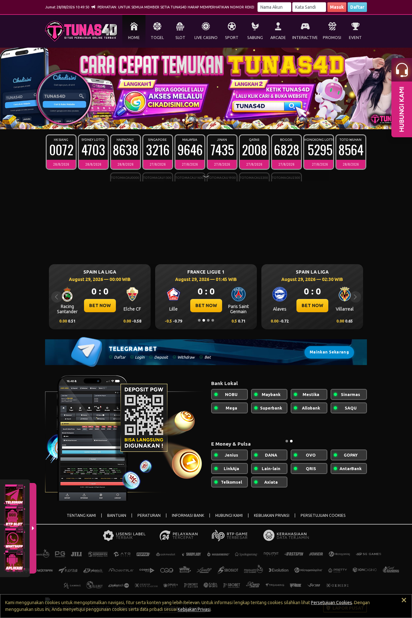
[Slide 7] (206, 120)
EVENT (355, 37)
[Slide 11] (224, 120)
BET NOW (101, 305)
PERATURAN (149, 515)
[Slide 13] (233, 120)
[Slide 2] (183, 120)
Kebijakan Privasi (194, 609)
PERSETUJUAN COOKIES (323, 515)
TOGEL (157, 37)
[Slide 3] (188, 120)
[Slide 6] (201, 120)
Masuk (337, 7)
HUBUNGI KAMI (229, 515)
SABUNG (255, 37)
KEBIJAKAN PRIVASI (271, 515)
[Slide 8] (210, 120)
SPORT (232, 37)
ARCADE (278, 37)
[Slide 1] (179, 120)
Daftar (357, 7)
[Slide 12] (228, 120)
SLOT (180, 37)
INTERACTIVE (305, 37)
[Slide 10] (219, 120)
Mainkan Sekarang (329, 352)
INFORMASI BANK (188, 515)
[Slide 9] (215, 120)
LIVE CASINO (206, 37)
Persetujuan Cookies (331, 602)
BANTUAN (116, 515)
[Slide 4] (192, 120)
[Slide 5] (197, 120)
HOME (134, 37)
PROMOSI (332, 37)
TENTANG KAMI (81, 515)
